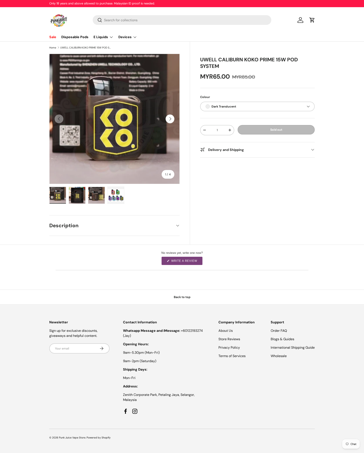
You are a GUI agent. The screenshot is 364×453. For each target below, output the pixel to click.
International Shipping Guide (293, 347)
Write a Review (185, 262)
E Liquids (101, 37)
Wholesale (279, 356)
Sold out (276, 130)
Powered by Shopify (99, 437)
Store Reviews (229, 339)
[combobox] (182, 20)
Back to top (182, 297)
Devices (125, 37)
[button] (312, 20)
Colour (205, 97)
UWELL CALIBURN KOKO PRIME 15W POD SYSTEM (85, 47)
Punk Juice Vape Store (72, 437)
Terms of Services (232, 356)
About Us (225, 330)
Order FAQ (279, 330)
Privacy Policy (229, 347)
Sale (52, 37)
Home (52, 47)
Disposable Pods (74, 37)
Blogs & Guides (282, 339)
